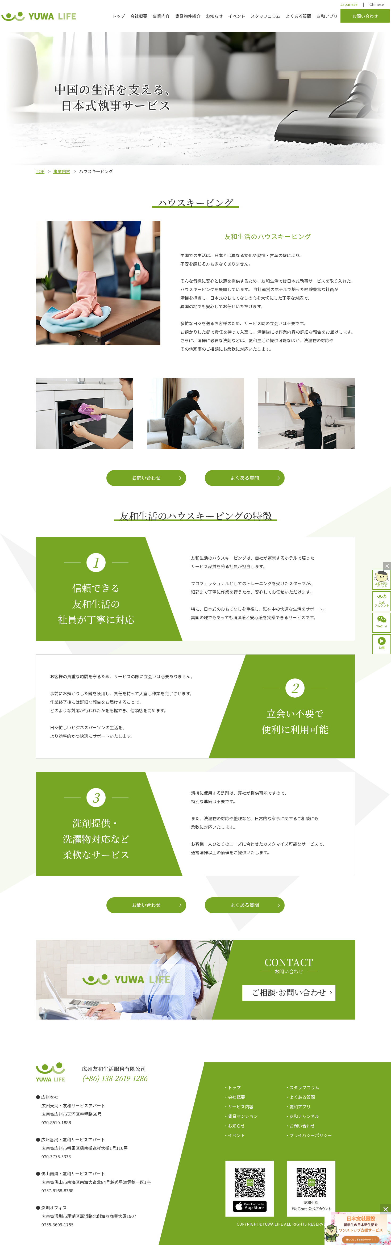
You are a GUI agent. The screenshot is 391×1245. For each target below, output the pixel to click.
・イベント (234, 1135)
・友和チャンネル (302, 1116)
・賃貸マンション (241, 1116)
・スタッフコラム (302, 1087)
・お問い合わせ (300, 1125)
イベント (236, 16)
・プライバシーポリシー (308, 1135)
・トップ (232, 1087)
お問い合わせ (365, 16)
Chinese (376, 4)
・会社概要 (234, 1097)
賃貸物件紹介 (188, 16)
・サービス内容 (238, 1106)
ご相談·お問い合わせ (289, 992)
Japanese (348, 4)
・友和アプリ (298, 1106)
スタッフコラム (265, 16)
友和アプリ (327, 16)
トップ (118, 16)
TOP (40, 171)
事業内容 (161, 16)
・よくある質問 (300, 1097)
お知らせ (214, 16)
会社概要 (138, 16)
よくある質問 (298, 16)
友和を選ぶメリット (381, 584)
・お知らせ (234, 1125)
